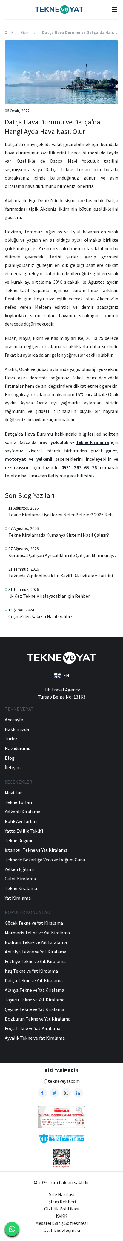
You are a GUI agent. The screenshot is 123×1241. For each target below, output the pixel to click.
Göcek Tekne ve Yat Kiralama (34, 923)
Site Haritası (61, 1194)
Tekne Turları (18, 802)
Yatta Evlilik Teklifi (24, 831)
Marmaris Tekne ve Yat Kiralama (37, 933)
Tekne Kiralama (21, 888)
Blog (15, 32)
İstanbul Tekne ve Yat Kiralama (36, 850)
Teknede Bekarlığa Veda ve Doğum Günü (45, 860)
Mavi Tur (13, 793)
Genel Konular (33, 32)
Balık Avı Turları (21, 821)
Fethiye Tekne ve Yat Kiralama (35, 961)
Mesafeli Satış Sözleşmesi (61, 1223)
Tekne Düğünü (19, 840)
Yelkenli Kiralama (22, 812)
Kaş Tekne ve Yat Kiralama (31, 971)
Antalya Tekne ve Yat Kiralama (35, 952)
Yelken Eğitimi (19, 869)
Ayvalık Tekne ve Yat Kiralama (35, 1038)
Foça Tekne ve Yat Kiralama (32, 1028)
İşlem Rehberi (61, 1201)
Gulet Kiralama (20, 879)
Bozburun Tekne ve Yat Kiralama (37, 1019)
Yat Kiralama (18, 898)
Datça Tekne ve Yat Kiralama (34, 980)
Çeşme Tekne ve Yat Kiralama (34, 1009)
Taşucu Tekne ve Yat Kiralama (34, 1000)
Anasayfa (14, 720)
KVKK (61, 1216)
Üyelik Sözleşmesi (61, 1230)
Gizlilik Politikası (61, 1209)
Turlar (11, 739)
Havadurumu (17, 748)
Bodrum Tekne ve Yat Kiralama (36, 942)
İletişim (13, 767)
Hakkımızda (17, 729)
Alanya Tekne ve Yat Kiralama (34, 990)
